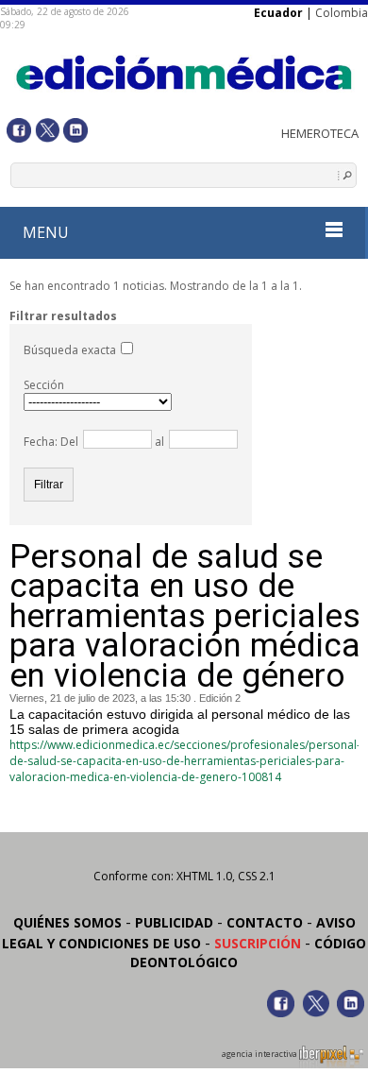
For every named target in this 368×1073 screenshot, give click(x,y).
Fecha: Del (51, 442)
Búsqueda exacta (70, 350)
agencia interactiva (260, 1054)
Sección (44, 385)
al (158, 442)
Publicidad (174, 922)
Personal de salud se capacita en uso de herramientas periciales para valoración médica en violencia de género (184, 616)
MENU (46, 232)
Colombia (341, 13)
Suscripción (257, 943)
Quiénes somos (67, 922)
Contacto (264, 922)
